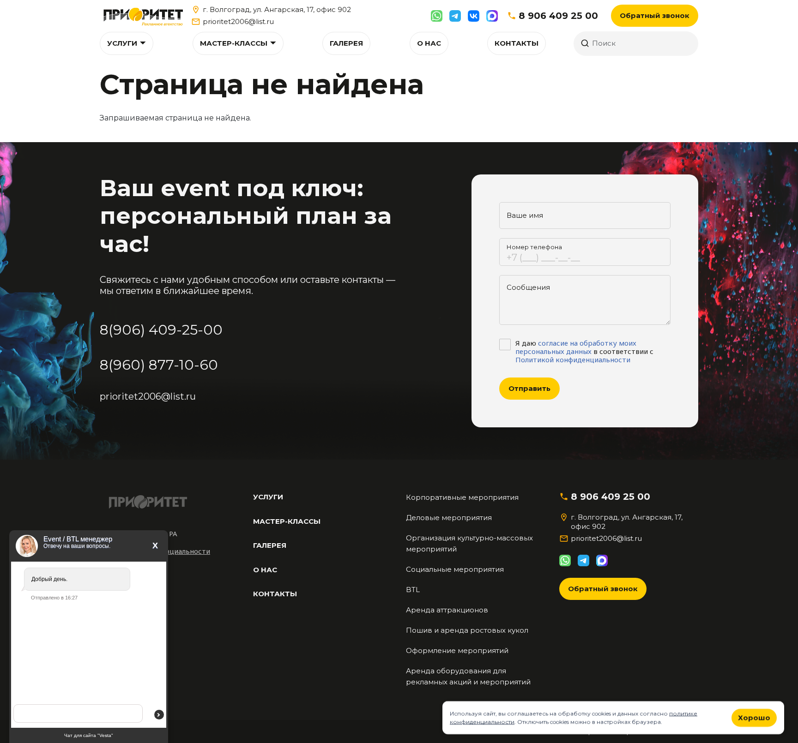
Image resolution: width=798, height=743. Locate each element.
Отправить (529, 388)
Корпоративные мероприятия (462, 497)
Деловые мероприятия (449, 517)
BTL (413, 589)
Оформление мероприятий (457, 650)
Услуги (122, 43)
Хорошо (754, 717)
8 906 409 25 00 (558, 15)
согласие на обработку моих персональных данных (575, 347)
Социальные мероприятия (455, 569)
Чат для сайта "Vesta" (88, 735)
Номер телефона (534, 247)
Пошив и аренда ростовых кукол (467, 630)
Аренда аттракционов (447, 609)
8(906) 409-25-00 (161, 329)
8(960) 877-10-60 (159, 364)
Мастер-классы (233, 43)
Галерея (346, 43)
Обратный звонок (654, 15)
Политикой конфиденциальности (572, 359)
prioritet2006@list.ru (238, 21)
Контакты (516, 43)
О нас (429, 43)
